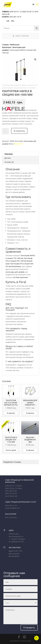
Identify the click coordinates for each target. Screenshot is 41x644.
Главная (5, 45)
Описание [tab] (8, 154)
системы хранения (20, 277)
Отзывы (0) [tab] (9, 162)
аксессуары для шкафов (15, 272)
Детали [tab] (7, 158)
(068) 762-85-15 (28, 11)
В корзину (19, 130)
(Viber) (19, 486)
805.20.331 (18, 144)
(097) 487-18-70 (15, 17)
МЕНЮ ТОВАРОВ (22, 36)
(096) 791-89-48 (11, 493)
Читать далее (11, 450)
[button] (35, 59)
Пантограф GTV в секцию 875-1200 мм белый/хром (19, 261)
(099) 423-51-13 (15, 11)
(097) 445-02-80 (11, 491)
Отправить (29, 627)
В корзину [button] (11, 413)
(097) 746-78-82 (11, 517)
